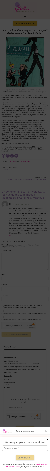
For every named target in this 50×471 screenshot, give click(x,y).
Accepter (25, 450)
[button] (46, 431)
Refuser (25, 456)
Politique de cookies (15, 467)
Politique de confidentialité (32, 467)
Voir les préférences (25, 463)
